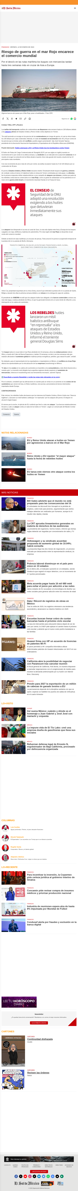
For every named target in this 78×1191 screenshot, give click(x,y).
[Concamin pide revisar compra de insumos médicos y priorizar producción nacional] (13, 893)
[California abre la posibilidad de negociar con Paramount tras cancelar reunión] (13, 668)
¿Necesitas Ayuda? (39, 1171)
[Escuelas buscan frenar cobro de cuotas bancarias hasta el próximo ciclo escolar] (13, 625)
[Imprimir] (29, 118)
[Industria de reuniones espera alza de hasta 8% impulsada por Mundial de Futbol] (13, 909)
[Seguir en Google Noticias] (74, 118)
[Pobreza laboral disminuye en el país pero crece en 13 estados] (13, 569)
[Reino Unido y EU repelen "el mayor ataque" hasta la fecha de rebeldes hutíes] (13, 459)
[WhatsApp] (12, 118)
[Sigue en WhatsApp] (71, 118)
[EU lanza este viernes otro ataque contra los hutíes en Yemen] (13, 475)
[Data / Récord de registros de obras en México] (13, 605)
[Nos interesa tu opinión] (39, 1159)
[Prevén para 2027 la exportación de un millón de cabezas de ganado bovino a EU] (13, 689)
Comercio (6, 414)
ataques (8, 132)
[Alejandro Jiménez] (5, 858)
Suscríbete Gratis (39, 1023)
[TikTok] (34, 1176)
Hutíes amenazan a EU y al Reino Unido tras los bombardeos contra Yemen (42, 148)
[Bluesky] (43, 1176)
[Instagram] (30, 1176)
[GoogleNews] (52, 1176)
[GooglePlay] (62, 1176)
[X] (7, 118)
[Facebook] (3, 118)
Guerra (16, 414)
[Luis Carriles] (5, 828)
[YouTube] (25, 1176)
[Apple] (57, 1176)
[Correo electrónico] (20, 118)
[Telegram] (16, 118)
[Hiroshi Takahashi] (5, 838)
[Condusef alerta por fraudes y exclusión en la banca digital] (13, 925)
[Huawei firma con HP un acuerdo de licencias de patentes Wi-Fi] (13, 646)
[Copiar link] (25, 118)
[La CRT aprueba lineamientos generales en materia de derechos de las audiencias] (13, 527)
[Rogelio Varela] (5, 848)
